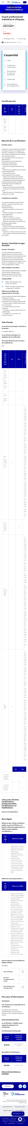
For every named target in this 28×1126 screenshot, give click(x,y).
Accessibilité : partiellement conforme (17, 1121)
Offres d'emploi (5, 1118)
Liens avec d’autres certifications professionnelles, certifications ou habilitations (10, 803)
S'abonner (8, 1086)
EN (20, 42)
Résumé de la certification (13, 140)
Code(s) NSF (11, 79)
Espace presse (13, 1118)
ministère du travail (19, 1106)
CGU (6, 1123)
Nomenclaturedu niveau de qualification (11, 73)
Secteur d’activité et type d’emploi (13, 244)
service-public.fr (19, 1110)
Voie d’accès (7, 322)
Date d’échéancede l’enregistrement (13, 85)
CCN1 (9, 61)
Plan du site (5, 1121)
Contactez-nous (20, 1123)
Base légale (7, 819)
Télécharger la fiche (9, 39)
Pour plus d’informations (13, 996)
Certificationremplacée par (11, 66)
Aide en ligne (22, 39)
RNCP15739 (6, 1045)
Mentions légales (11, 1123)
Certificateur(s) (9, 101)
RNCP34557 (6, 1065)
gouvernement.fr (7, 1106)
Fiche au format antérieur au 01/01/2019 (11, 1073)
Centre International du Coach (10, 1019)
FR (18, 42)
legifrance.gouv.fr (8, 1110)
